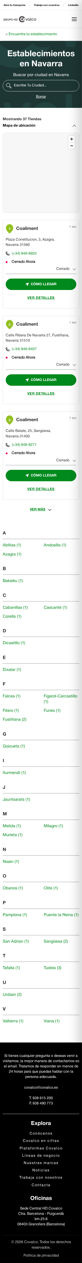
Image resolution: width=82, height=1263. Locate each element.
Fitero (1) (11, 711)
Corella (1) (12, 617)
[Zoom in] (71, 139)
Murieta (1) (13, 835)
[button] (41, 85)
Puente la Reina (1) (61, 915)
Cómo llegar (43, 284)
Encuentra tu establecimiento (33, 34)
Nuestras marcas (41, 1163)
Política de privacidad (41, 1255)
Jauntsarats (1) (16, 800)
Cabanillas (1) (15, 608)
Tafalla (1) (11, 968)
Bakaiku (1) (13, 581)
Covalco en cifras (41, 1141)
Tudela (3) (53, 968)
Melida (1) (12, 826)
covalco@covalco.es (41, 1087)
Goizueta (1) (14, 746)
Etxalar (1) (12, 670)
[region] (41, 173)
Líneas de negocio (41, 1155)
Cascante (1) (55, 608)
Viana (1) (52, 1021)
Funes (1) (52, 711)
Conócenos (41, 1133)
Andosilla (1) (55, 545)
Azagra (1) (12, 554)
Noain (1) (11, 862)
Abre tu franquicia (15, 5)
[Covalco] (20, 19)
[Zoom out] (71, 145)
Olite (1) (51, 888)
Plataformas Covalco (41, 1148)
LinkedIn (73, 5)
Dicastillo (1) (14, 643)
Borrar (41, 96)
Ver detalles (41, 298)
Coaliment (27, 229)
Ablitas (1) (12, 545)
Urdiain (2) (12, 995)
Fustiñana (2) (14, 720)
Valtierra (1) (13, 1021)
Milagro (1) (53, 826)
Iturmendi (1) (14, 773)
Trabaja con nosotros (47, 5)
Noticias (41, 1170)
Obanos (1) (13, 888)
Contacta (41, 1185)
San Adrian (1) (16, 942)
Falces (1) (11, 696)
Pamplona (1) (15, 915)
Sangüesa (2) (56, 942)
